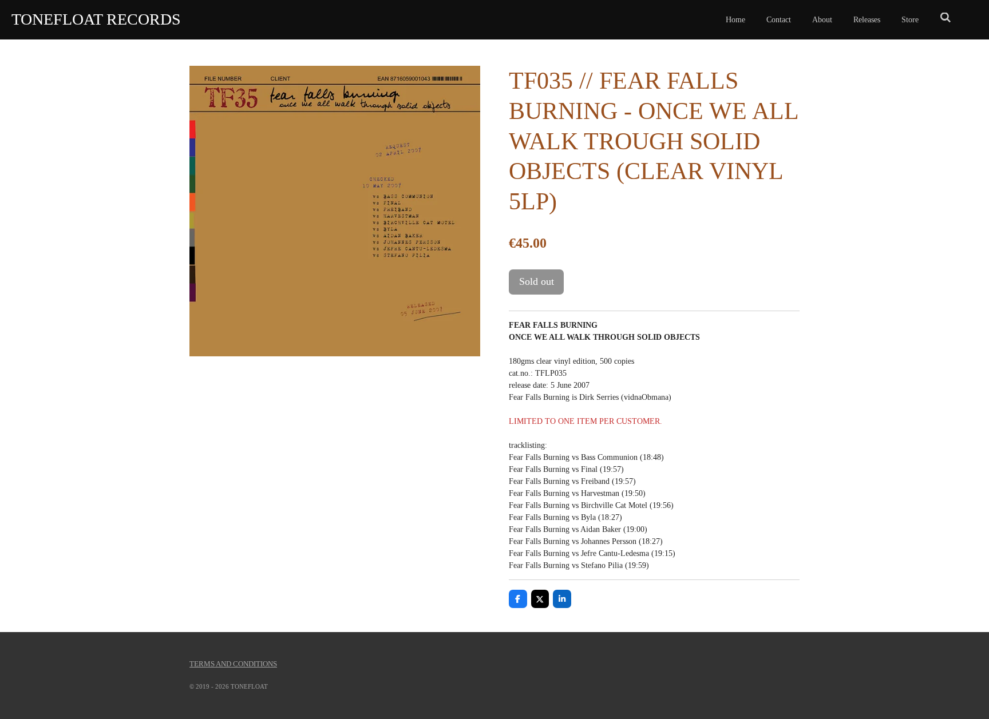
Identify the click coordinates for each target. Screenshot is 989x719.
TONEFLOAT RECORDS (96, 19)
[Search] (945, 18)
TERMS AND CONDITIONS (233, 664)
